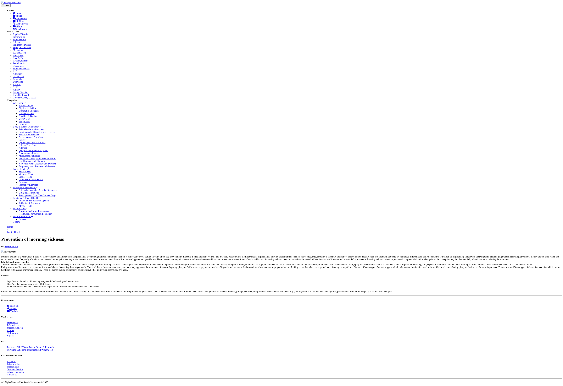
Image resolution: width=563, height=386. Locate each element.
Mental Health (25, 206)
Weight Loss (24, 121)
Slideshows (12, 333)
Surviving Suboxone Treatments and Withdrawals (30, 350)
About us (11, 361)
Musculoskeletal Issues (29, 155)
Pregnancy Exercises (28, 185)
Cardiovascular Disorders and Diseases (37, 132)
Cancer (22, 140)
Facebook (14, 306)
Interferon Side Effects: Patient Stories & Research (30, 347)
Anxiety (16, 89)
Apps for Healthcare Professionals (34, 211)
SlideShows (21, 29)
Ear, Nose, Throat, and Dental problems (37, 158)
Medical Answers (15, 328)
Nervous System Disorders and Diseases (37, 163)
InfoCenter (20, 21)
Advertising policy (15, 372)
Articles (18, 16)
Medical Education (22, 216)
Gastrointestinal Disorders (31, 137)
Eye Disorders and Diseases (32, 161)
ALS (15, 71)
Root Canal (18, 55)
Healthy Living (26, 105)
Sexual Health (25, 177)
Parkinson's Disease (22, 45)
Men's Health (25, 171)
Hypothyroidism (20, 60)
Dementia (17, 79)
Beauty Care (24, 119)
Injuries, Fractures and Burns (32, 142)
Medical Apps (19, 208)
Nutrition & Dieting (28, 116)
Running (23, 124)
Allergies (17, 42)
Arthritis (17, 84)
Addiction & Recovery (29, 203)
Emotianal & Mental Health (26, 198)
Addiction (17, 74)
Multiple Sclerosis (21, 68)
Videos (19, 26)
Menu (6, 5)
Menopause (18, 50)
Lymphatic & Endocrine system (33, 150)
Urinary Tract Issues (28, 145)
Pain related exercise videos (31, 129)
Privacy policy (13, 364)
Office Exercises (26, 113)
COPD (16, 87)
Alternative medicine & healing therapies (37, 190)
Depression (18, 82)
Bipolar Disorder (20, 34)
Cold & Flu (18, 58)
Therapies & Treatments (24, 187)
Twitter (13, 308)
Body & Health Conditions (25, 126)
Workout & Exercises (29, 111)
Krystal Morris (11, 246)
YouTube (14, 311)
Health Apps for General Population (35, 214)
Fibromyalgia (19, 37)
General (16, 222)
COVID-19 (18, 76)
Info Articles (12, 325)
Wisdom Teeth (19, 52)
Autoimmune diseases (29, 153)
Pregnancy (24, 182)
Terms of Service (15, 369)
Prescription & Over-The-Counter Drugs (37, 195)
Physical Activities (27, 108)
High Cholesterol (21, 95)
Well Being (18, 103)
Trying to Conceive (22, 47)
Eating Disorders (20, 92)
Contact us (12, 374)
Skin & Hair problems (29, 134)
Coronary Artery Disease (24, 97)
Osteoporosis (19, 66)
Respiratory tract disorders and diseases (37, 166)
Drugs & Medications (29, 192)
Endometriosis (19, 39)
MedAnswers (22, 23)
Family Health (20, 169)
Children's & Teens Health (31, 179)
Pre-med (23, 219)
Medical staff (13, 366)
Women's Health (26, 174)
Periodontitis (18, 63)
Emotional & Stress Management (34, 200)
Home (18, 13)
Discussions (21, 18)
